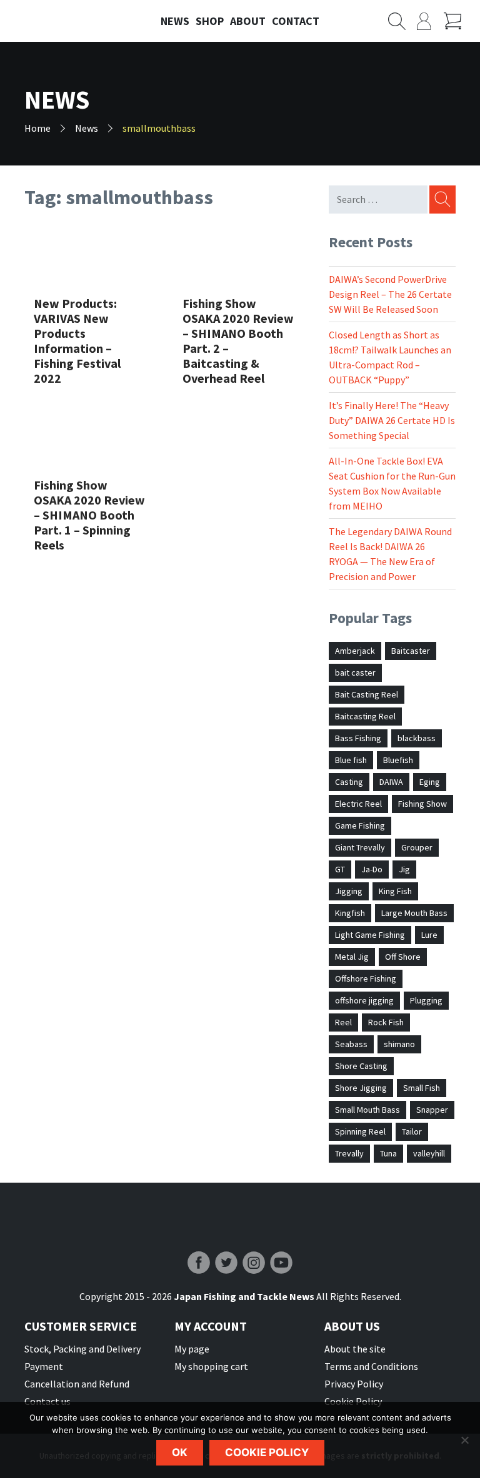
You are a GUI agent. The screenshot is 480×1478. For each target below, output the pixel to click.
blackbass (417, 738)
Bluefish (398, 760)
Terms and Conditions (371, 1366)
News (175, 21)
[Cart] (457, 21)
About (248, 21)
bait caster (355, 672)
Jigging (348, 891)
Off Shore (403, 956)
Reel (343, 1022)
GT (340, 869)
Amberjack (355, 650)
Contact (295, 21)
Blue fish (351, 760)
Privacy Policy (353, 1383)
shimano (399, 1044)
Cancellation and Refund (76, 1383)
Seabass (351, 1044)
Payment (43, 1366)
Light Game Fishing (370, 934)
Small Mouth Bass (367, 1109)
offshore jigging (364, 1000)
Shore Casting (361, 1066)
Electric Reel (358, 803)
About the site (355, 1349)
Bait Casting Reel (366, 694)
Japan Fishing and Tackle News (67, 21)
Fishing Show (422, 803)
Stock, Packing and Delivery (82, 1349)
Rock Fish (386, 1022)
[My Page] (430, 21)
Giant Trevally (360, 847)
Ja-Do (371, 869)
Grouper (416, 847)
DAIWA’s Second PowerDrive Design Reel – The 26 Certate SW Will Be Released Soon (390, 294)
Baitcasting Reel (365, 716)
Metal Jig (352, 956)
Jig (404, 869)
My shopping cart (211, 1366)
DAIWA (391, 781)
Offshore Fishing (365, 978)
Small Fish (421, 1087)
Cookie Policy (353, 1401)
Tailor (412, 1131)
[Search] (402, 21)
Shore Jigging (361, 1087)
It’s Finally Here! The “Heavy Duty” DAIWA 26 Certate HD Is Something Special (392, 420)
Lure (429, 934)
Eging (429, 781)
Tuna (388, 1153)
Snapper (432, 1109)
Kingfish (350, 913)
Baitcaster (410, 650)
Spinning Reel (360, 1131)
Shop (210, 21)
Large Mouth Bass (414, 913)
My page (191, 1349)
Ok (180, 1452)
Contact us (47, 1401)
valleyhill (429, 1153)
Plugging (426, 1000)
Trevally (349, 1153)
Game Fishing (360, 825)
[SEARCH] (442, 199)
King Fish (395, 891)
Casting (349, 781)
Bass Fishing (358, 738)
